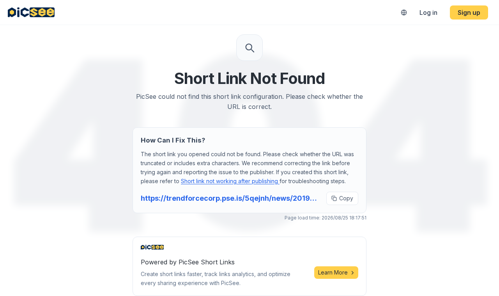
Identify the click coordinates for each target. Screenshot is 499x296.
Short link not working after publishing (230, 181)
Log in (428, 12)
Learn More (333, 272)
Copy (346, 198)
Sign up (469, 12)
